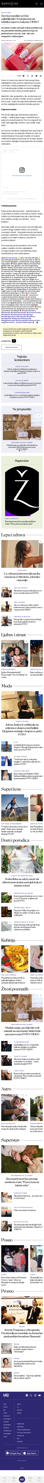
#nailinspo (28, 314)
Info (4, 1404)
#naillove (30, 316)
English (19, 1410)
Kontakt (20, 1441)
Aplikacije (20, 1436)
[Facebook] (27, 1395)
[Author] (22, 491)
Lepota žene (6, 13)
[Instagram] (35, 1395)
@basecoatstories (9, 258)
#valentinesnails (18, 312)
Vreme (19, 1413)
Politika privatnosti (24, 1433)
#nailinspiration (8, 316)
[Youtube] (39, 1395)
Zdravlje (6, 1416)
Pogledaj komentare (11, 347)
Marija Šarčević (12, 519)
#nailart (32, 310)
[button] (19, 450)
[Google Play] (13, 1453)
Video (19, 1404)
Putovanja (7, 1419)
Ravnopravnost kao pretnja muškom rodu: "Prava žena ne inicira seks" (20, 522)
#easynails (26, 318)
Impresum (20, 1427)
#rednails (5, 314)
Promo (22, 1327)
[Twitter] (31, 1395)
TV (18, 1407)
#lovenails (21, 316)
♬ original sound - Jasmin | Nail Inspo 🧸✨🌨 (21, 321)
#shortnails (34, 320)
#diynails (16, 318)
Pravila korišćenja (23, 1430)
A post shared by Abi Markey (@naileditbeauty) (22, 198)
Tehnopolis (7, 1431)
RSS (18, 1438)
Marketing (20, 1424)
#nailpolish (6, 318)
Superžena (7, 1425)
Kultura (6, 1422)
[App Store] (30, 1453)
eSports (6, 1428)
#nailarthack (17, 314)
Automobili (7, 1434)
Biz (4, 1410)
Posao (4, 1275)
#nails (25, 310)
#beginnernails (8, 320)
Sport (5, 1407)
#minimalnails (22, 320)
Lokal (5, 1437)
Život (5, 1413)
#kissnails (6, 312)
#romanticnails (34, 312)
